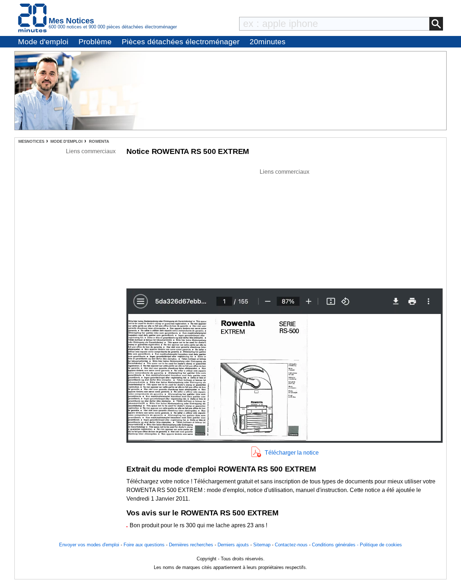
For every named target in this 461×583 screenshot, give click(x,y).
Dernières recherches (191, 544)
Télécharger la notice (292, 453)
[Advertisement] (284, 226)
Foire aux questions (144, 544)
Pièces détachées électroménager (181, 41)
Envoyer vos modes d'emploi (89, 544)
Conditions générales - (336, 544)
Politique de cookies (381, 544)
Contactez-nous (291, 544)
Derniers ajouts (233, 544)
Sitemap (261, 544)
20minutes (268, 41)
